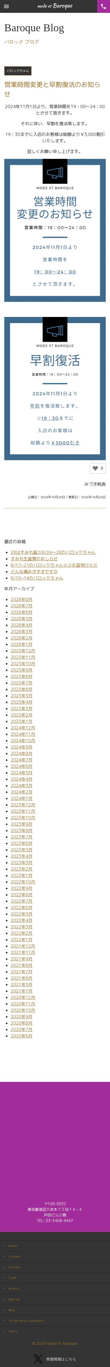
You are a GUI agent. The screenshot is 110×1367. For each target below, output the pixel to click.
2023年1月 (22, 875)
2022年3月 (22, 927)
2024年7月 (22, 760)
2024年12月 (23, 728)
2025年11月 (23, 657)
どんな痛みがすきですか (34, 572)
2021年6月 (22, 978)
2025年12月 (23, 651)
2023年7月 (22, 837)
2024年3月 (22, 785)
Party (13, 1331)
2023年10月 (23, 818)
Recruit (14, 1299)
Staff (13, 1278)
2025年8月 (22, 676)
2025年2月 (22, 715)
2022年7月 (22, 901)
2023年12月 (23, 805)
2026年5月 (22, 619)
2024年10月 (23, 741)
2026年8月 (22, 599)
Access (14, 1288)
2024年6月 (22, 766)
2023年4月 (22, 856)
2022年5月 (22, 914)
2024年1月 (22, 798)
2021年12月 (23, 946)
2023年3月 (22, 863)
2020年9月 (22, 1017)
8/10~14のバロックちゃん (37, 578)
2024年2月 (22, 792)
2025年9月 (22, 670)
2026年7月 (22, 606)
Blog (12, 1310)
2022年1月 (22, 940)
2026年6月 (22, 612)
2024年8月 (22, 753)
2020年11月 (23, 1004)
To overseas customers (27, 1320)
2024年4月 (22, 779)
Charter (15, 1267)
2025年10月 (23, 664)
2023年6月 (22, 843)
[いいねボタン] (95, 468)
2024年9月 (22, 747)
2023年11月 (23, 811)
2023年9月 (22, 824)
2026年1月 (22, 644)
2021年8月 (22, 965)
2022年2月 (22, 933)
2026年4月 (22, 625)
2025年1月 (22, 721)
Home (13, 1245)
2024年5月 (22, 773)
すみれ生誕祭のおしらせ (34, 559)
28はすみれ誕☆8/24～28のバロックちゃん (53, 552)
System (15, 1256)
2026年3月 (22, 631)
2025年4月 (22, 702)
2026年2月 (22, 638)
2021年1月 (22, 991)
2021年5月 (22, 984)
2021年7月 (22, 972)
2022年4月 (22, 920)
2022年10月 (23, 882)
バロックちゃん (18, 70)
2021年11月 (23, 952)
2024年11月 (23, 734)
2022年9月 (22, 888)
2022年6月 (22, 907)
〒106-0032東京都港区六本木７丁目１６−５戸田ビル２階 (55, 1209)
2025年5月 (22, 696)
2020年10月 (23, 1010)
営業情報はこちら (61, 1359)
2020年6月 (22, 1036)
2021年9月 (22, 959)
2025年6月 (22, 689)
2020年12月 (23, 997)
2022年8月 (22, 895)
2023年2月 (22, 869)
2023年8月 (22, 830)
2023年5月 (22, 850)
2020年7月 (22, 1029)
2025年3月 (22, 708)
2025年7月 (22, 683)
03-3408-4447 (59, 1220)
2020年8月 (22, 1023)
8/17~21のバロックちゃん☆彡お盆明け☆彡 (54, 565)
